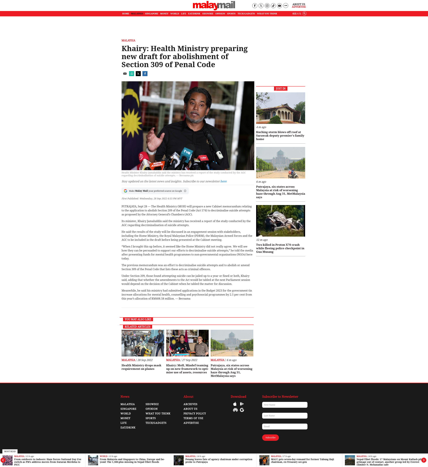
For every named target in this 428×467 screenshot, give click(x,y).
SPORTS (231, 13)
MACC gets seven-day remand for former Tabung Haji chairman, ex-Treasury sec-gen (302, 460)
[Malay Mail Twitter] (261, 6)
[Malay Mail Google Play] (242, 406)
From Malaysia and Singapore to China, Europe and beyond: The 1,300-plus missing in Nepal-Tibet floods (132, 460)
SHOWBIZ (207, 13)
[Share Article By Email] (124, 75)
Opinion (152, 408)
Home (125, 13)
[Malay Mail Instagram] (267, 6)
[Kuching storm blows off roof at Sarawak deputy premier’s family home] (280, 108)
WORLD (174, 13)
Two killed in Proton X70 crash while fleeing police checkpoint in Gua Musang (280, 248)
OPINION (220, 13)
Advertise (299, 6)
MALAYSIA (137, 13)
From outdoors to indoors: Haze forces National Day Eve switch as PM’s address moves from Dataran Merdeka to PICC (47, 462)
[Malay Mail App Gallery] (235, 412)
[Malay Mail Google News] (242, 412)
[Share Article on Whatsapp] (131, 75)
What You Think (267, 13)
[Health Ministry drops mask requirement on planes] (143, 343)
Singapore (128, 408)
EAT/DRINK (194, 13)
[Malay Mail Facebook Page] (254, 6)
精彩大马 (296, 13)
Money (125, 418)
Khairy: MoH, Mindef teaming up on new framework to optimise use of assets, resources (187, 369)
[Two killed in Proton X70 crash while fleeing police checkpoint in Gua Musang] (280, 221)
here (223, 181)
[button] (185, 191)
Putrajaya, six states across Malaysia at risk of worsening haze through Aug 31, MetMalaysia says (231, 371)
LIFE (183, 13)
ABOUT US (190, 408)
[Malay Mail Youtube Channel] (279, 6)
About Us (299, 4)
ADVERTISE (191, 422)
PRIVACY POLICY (195, 413)
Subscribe (270, 437)
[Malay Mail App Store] (235, 406)
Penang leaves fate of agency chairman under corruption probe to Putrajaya (218, 460)
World (104, 456)
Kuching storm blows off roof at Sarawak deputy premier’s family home (280, 135)
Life (124, 422)
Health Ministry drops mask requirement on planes (141, 367)
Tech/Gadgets (156, 422)
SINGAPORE (151, 13)
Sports (151, 418)
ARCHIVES (190, 404)
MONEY (164, 13)
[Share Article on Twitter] (138, 75)
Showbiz (152, 404)
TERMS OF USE (193, 418)
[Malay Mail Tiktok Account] (273, 6)
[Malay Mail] (214, 9)
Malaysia (19, 456)
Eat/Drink (128, 427)
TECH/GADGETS (246, 13)
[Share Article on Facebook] (144, 75)
